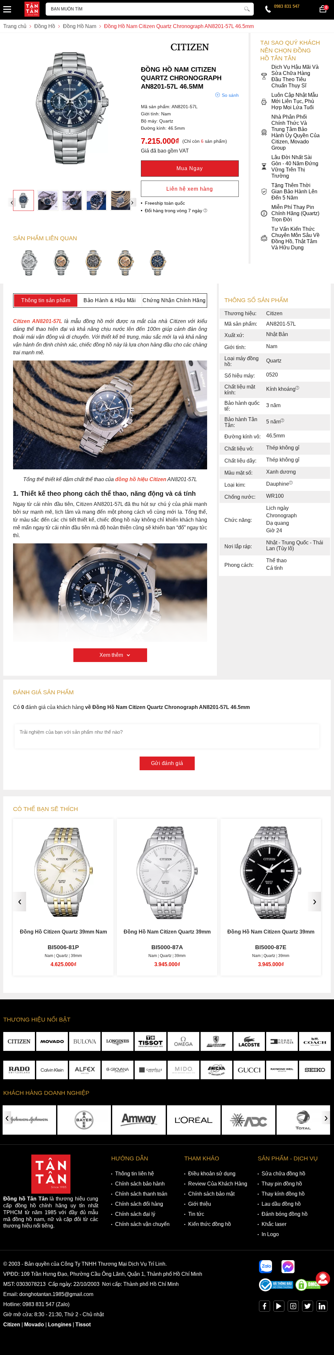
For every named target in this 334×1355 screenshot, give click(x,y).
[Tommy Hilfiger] (282, 1041)
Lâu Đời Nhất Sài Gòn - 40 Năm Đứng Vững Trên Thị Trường (294, 167)
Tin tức (196, 1214)
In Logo (270, 1234)
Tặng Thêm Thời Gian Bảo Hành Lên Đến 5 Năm (294, 191)
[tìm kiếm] (247, 8)
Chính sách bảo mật (211, 1194)
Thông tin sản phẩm (45, 300)
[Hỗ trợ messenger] (288, 1266)
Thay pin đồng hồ (282, 1183)
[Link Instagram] (293, 1307)
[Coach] (314, 1041)
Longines (59, 1324)
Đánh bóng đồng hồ (285, 1214)
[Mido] (183, 1070)
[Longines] (117, 1041)
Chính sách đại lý (135, 1214)
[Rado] (19, 1070)
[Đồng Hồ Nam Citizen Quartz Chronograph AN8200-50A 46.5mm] (29, 263)
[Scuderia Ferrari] (216, 1041)
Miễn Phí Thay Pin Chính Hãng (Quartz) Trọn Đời (295, 213)
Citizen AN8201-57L (37, 321)
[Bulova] (85, 1041)
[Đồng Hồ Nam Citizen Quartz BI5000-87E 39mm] (167, 914)
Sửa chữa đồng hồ (283, 1173)
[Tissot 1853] (150, 1041)
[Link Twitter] (307, 1307)
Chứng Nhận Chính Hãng (174, 300)
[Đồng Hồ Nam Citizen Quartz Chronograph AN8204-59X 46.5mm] (126, 263)
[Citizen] (190, 55)
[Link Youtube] (279, 1307)
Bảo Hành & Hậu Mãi (110, 300)
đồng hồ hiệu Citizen (140, 479)
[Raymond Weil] (282, 1070)
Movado (34, 1324)
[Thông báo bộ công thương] (276, 1289)
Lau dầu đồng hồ (281, 1204)
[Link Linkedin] (322, 1307)
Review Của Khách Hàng (217, 1183)
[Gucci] (249, 1070)
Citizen (11, 1324)
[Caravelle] (150, 1070)
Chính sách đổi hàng (139, 1204)
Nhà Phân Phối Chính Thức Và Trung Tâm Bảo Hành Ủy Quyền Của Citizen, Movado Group (295, 132)
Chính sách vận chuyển (142, 1224)
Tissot (83, 1324)
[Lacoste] (249, 1041)
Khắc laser (274, 1224)
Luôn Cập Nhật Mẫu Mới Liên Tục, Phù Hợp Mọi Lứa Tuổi (294, 101)
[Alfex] (85, 1070)
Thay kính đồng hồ (283, 1194)
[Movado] (52, 1041)
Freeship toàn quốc (165, 203)
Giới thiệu (199, 1204)
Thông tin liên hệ (134, 1173)
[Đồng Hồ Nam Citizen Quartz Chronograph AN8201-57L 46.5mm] (23, 200)
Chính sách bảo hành (140, 1183)
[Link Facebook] (264, 1307)
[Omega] (183, 1041)
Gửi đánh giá (167, 763)
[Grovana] (117, 1070)
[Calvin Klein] (52, 1070)
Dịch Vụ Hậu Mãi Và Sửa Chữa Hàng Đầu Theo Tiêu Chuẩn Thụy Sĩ (295, 76)
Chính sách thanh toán (141, 1194)
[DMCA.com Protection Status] (308, 1289)
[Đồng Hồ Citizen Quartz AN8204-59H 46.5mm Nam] (94, 263)
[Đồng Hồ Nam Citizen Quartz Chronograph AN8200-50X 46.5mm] (61, 263)
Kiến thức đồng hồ (209, 1224)
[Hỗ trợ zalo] (265, 1266)
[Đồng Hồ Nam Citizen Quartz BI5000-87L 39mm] (270, 914)
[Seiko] (314, 1070)
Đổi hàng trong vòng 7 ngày (174, 210)
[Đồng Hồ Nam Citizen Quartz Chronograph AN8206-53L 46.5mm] (158, 263)
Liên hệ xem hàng (189, 189)
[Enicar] (216, 1070)
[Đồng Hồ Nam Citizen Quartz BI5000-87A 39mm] (63, 914)
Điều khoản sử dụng (211, 1173)
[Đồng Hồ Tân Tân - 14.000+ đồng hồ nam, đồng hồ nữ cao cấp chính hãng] (31, 10)
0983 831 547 (286, 6)
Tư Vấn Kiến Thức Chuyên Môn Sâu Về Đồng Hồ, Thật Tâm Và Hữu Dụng (295, 238)
